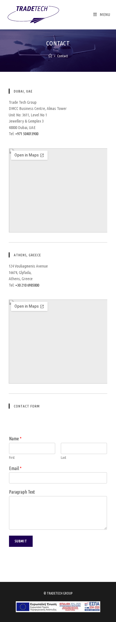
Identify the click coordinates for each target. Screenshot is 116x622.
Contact (62, 56)
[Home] (50, 56)
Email (15, 468)
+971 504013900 (26, 133)
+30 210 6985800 (27, 285)
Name (15, 438)
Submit (21, 541)
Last (63, 457)
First (12, 457)
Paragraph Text (22, 491)
